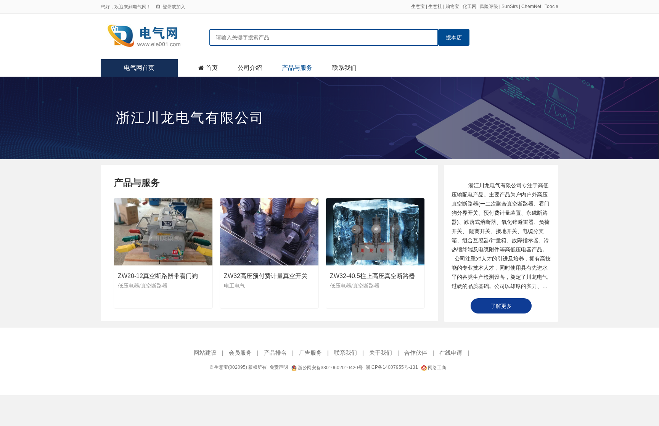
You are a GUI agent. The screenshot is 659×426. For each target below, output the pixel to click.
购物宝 (452, 6)
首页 (212, 67)
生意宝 (418, 6)
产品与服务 (297, 67)
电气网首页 (139, 67)
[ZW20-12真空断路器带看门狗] (163, 231)
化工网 (469, 6)
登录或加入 (173, 7)
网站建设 (205, 352)
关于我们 (380, 352)
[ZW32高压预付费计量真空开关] (269, 231)
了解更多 (501, 306)
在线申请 (450, 352)
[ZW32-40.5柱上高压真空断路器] (375, 231)
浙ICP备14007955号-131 (392, 367)
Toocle (551, 6)
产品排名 (275, 352)
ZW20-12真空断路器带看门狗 (158, 276)
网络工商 (436, 367)
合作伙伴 (415, 352)
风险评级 (489, 6)
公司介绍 (250, 67)
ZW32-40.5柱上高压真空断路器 (372, 276)
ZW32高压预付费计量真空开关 (265, 276)
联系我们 (344, 67)
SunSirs (509, 6)
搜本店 (454, 37)
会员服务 (240, 352)
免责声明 (279, 367)
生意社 (435, 6)
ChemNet (531, 6)
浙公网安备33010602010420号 (330, 367)
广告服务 (310, 352)
